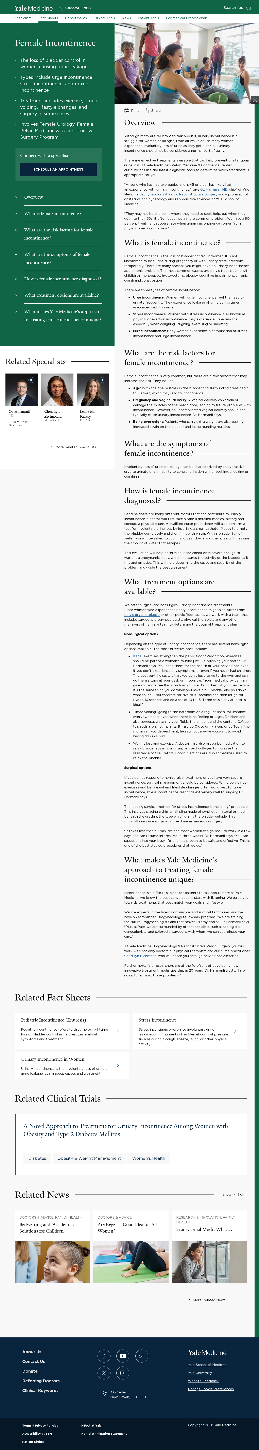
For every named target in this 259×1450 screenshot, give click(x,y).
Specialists (23, 18)
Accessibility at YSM (37, 1433)
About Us (31, 1352)
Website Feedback (203, 1381)
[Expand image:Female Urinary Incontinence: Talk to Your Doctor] (255, 100)
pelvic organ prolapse (142, 614)
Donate (30, 1371)
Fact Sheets (48, 18)
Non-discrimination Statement (104, 1433)
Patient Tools (148, 18)
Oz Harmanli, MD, (214, 189)
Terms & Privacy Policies (40, 1425)
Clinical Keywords (40, 1391)
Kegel (138, 656)
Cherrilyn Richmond (140, 956)
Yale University (200, 1373)
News (126, 18)
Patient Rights (33, 1442)
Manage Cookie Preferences (211, 1389)
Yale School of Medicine (207, 1365)
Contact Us (33, 1362)
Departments (76, 18)
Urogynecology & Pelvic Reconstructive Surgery (178, 194)
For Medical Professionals (187, 18)
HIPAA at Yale (91, 1425)
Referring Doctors (41, 1381)
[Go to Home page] (33, 8)
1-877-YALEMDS (78, 8)
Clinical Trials (104, 18)
